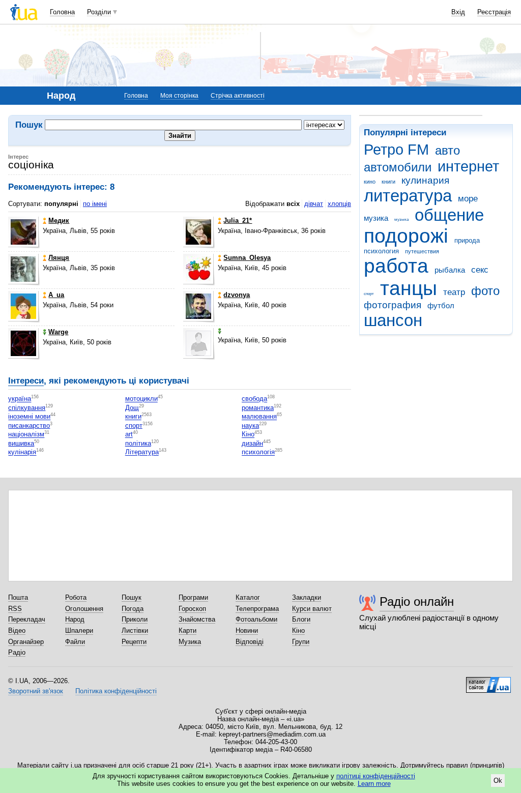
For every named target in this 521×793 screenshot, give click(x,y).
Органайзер (26, 641)
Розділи (99, 12)
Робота (75, 597)
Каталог (248, 597)
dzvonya (236, 295)
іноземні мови (29, 417)
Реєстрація (494, 12)
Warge (58, 332)
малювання (259, 417)
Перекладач (26, 619)
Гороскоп (192, 608)
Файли (75, 641)
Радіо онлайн (417, 601)
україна (19, 399)
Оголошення (84, 608)
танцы (408, 288)
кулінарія (22, 452)
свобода (254, 399)
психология (381, 251)
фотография (392, 305)
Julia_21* (237, 220)
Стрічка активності (238, 95)
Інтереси (26, 381)
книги (388, 182)
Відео (16, 630)
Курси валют (312, 608)
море (468, 198)
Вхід (458, 12)
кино (369, 182)
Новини (247, 630)
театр (454, 292)
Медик (58, 220)
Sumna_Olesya (247, 257)
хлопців (339, 204)
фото (485, 291)
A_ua (56, 295)
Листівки (135, 630)
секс (479, 270)
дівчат (313, 204)
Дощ (132, 408)
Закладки (306, 597)
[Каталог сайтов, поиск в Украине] (488, 681)
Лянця (58, 257)
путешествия (422, 251)
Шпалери (79, 630)
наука (250, 425)
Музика (190, 641)
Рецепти (134, 641)
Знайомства (197, 619)
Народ (74, 619)
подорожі (406, 236)
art (129, 434)
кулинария (425, 180)
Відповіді (250, 641)
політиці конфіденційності (375, 776)
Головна (62, 12)
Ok (498, 780)
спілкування (26, 408)
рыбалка (450, 270)
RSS (15, 608)
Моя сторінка (179, 95)
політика (138, 443)
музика (376, 218)
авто (447, 150)
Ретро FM (396, 149)
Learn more (374, 783)
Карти (187, 630)
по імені (95, 204)
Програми (193, 597)
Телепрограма (257, 608)
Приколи (135, 619)
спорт (369, 293)
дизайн (252, 443)
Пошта (18, 597)
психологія (258, 452)
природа (467, 240)
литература (408, 195)
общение (449, 214)
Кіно (248, 434)
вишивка (21, 443)
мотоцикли (141, 399)
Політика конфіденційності (116, 691)
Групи (300, 641)
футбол (440, 305)
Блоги (301, 619)
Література (142, 452)
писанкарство (29, 425)
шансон (393, 320)
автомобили (397, 167)
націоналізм (26, 434)
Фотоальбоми (256, 619)
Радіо (16, 652)
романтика (258, 408)
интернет (468, 166)
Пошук (131, 597)
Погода (132, 608)
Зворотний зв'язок (35, 691)
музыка (401, 219)
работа (396, 266)
